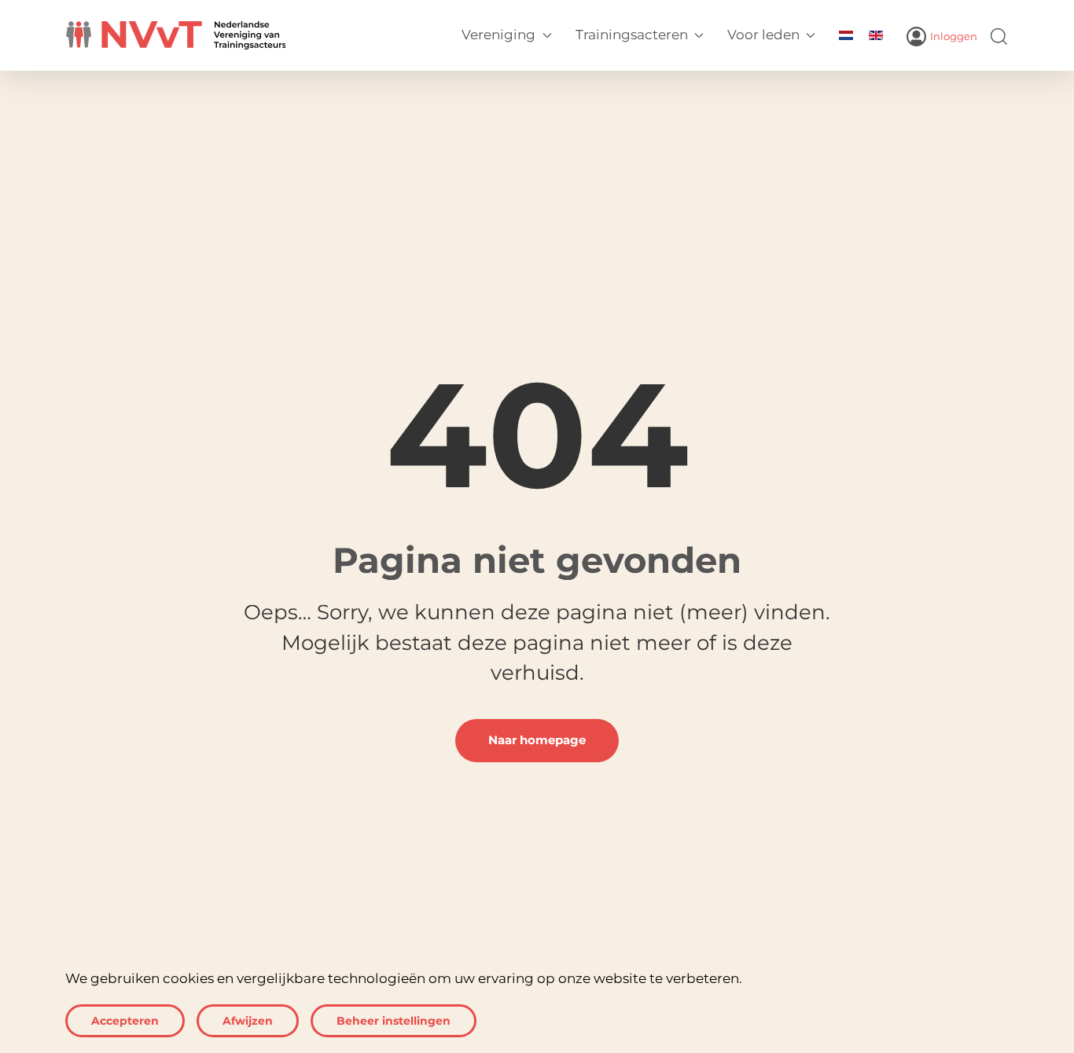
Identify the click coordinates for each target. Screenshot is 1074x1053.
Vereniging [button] (498, 34)
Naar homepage (537, 740)
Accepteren (125, 1021)
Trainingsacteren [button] (632, 34)
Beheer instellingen (394, 1021)
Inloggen (953, 36)
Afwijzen (248, 1021)
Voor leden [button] (763, 34)
